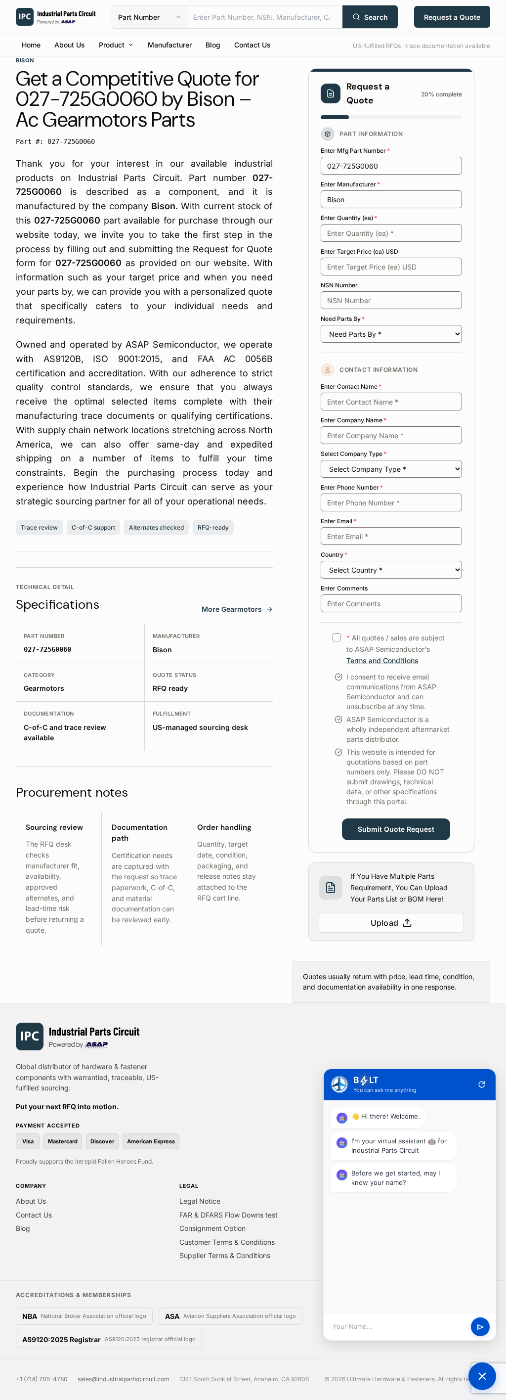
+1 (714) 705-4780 (42, 1379)
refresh (482, 1084)
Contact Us (252, 45)
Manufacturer (170, 45)
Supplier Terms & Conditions (224, 1255)
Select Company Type (353, 453)
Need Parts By (343, 318)
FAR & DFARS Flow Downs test (228, 1215)
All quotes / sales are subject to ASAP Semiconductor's (395, 649)
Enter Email (338, 521)
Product (112, 45)
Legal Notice (199, 1201)
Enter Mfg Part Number (355, 150)
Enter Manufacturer (350, 184)
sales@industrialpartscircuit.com (123, 1379)
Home (31, 45)
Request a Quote (452, 17)
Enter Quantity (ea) (349, 218)
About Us (69, 45)
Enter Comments (344, 588)
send (480, 1327)
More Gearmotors (232, 609)
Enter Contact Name (351, 386)
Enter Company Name (353, 420)
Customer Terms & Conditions (227, 1242)
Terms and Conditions (382, 660)
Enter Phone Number (352, 487)
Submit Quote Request (396, 829)
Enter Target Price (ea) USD (359, 251)
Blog (213, 45)
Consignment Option (212, 1228)
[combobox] (264, 16)
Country (334, 554)
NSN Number (339, 285)
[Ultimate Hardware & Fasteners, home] (56, 17)
